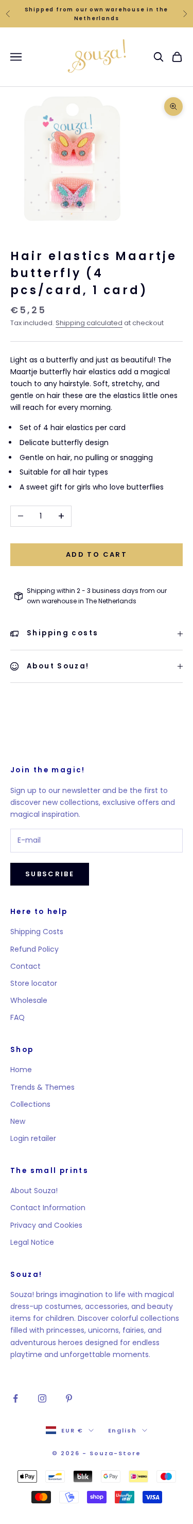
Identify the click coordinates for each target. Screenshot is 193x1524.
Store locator (33, 983)
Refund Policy (34, 949)
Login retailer (33, 1138)
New (17, 1121)
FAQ (17, 1017)
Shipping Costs (36, 931)
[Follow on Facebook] (15, 1398)
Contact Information (47, 1207)
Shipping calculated (89, 323)
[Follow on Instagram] (42, 1398)
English (122, 1430)
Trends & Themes (42, 1087)
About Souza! (34, 1190)
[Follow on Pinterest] (69, 1398)
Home (21, 1069)
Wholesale (28, 1000)
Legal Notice (32, 1242)
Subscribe (49, 874)
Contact (25, 966)
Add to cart (96, 554)
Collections (30, 1104)
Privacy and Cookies (46, 1225)
